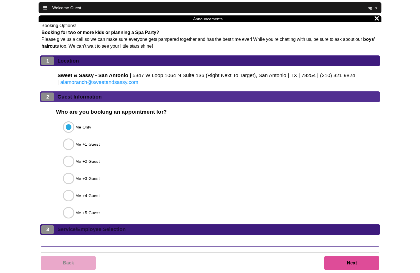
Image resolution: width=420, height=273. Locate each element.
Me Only (83, 127)
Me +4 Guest (87, 195)
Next (352, 262)
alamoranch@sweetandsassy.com (99, 82)
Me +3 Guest (87, 178)
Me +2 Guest (87, 161)
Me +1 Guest (87, 144)
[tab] (210, 60)
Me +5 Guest (87, 212)
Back (68, 262)
